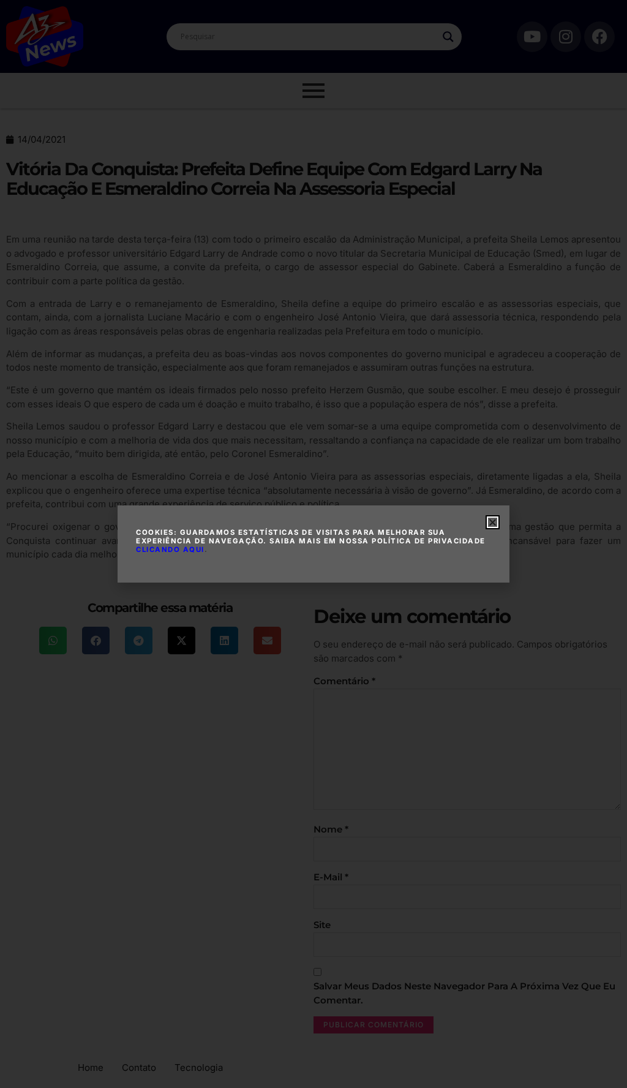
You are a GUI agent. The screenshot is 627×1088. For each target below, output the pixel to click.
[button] (492, 522)
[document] (313, 544)
